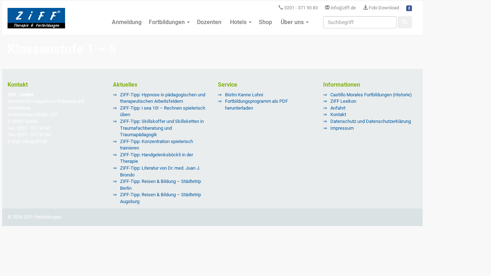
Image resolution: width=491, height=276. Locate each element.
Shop (265, 22)
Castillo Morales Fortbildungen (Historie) (371, 94)
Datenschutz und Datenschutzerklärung (370, 121)
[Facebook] (409, 7)
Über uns (292, 22)
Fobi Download (383, 7)
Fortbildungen (167, 22)
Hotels (238, 22)
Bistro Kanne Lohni (244, 94)
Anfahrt (337, 108)
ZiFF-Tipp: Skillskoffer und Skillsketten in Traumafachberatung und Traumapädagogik (162, 128)
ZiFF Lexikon (343, 101)
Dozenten (209, 22)
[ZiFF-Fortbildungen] (36, 21)
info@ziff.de (343, 7)
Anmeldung (126, 22)
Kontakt (338, 114)
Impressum (342, 128)
